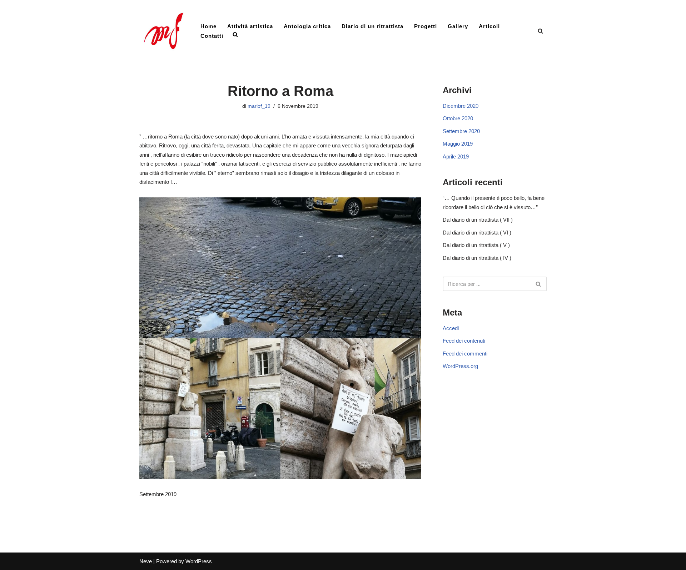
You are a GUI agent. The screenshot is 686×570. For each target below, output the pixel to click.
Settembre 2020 (461, 131)
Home (208, 26)
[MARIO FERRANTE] (163, 30)
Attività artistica (250, 26)
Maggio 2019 (458, 144)
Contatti (211, 36)
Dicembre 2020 (460, 106)
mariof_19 (259, 106)
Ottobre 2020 (458, 118)
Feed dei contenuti (464, 341)
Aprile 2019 (456, 156)
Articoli (489, 26)
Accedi (451, 328)
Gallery (458, 26)
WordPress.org (460, 366)
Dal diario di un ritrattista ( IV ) (477, 258)
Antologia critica (307, 26)
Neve (145, 561)
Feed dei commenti (465, 353)
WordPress (198, 561)
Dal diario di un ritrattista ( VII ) (478, 220)
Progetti (425, 26)
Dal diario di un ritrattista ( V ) (476, 245)
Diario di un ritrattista (372, 26)
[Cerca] (540, 31)
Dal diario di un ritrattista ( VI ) (477, 232)
